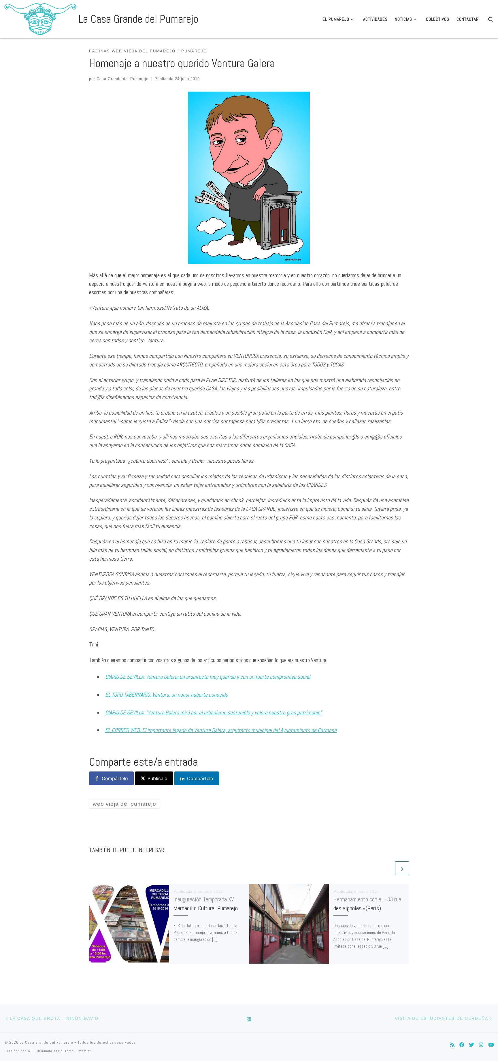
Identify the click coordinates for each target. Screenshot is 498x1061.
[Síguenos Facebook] (461, 1045)
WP (30, 1051)
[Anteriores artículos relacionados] (387, 868)
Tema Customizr (78, 1051)
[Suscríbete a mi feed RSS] (452, 1045)
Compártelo (115, 778)
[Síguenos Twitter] (471, 1045)
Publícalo (157, 778)
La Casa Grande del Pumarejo (46, 1042)
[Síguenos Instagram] (481, 1045)
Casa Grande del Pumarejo (122, 79)
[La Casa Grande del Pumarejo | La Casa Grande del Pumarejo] (40, 18)
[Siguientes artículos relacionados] (402, 868)
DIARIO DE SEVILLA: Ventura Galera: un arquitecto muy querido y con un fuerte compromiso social (207, 676)
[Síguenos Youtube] (491, 1045)
